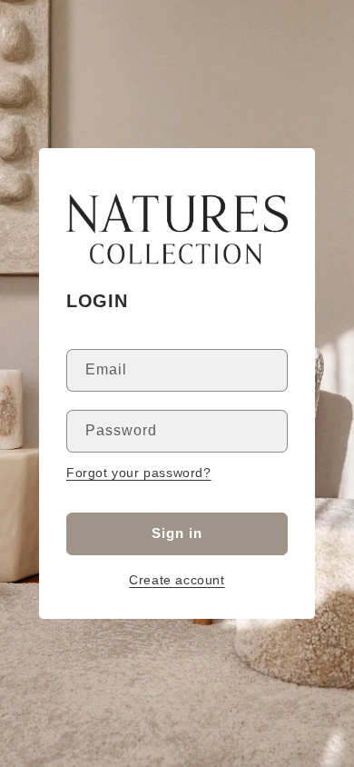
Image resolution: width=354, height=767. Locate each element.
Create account (176, 580)
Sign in (177, 533)
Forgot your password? (138, 472)
